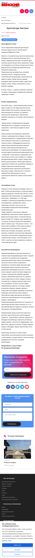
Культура (4, 492)
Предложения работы (8, 511)
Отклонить (18, 554)
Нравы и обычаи (6, 486)
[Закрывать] (33, 521)
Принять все (17, 545)
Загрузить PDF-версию (9, 39)
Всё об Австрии (5, 20)
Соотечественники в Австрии (10, 499)
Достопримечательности (8, 23)
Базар (3, 507)
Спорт (3, 495)
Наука (3, 490)
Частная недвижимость (8, 516)
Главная (3, 17)
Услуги (3, 514)
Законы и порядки (7, 484)
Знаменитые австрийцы (8, 497)
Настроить (18, 549)
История (4, 488)
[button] (4, 448)
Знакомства (5, 509)
